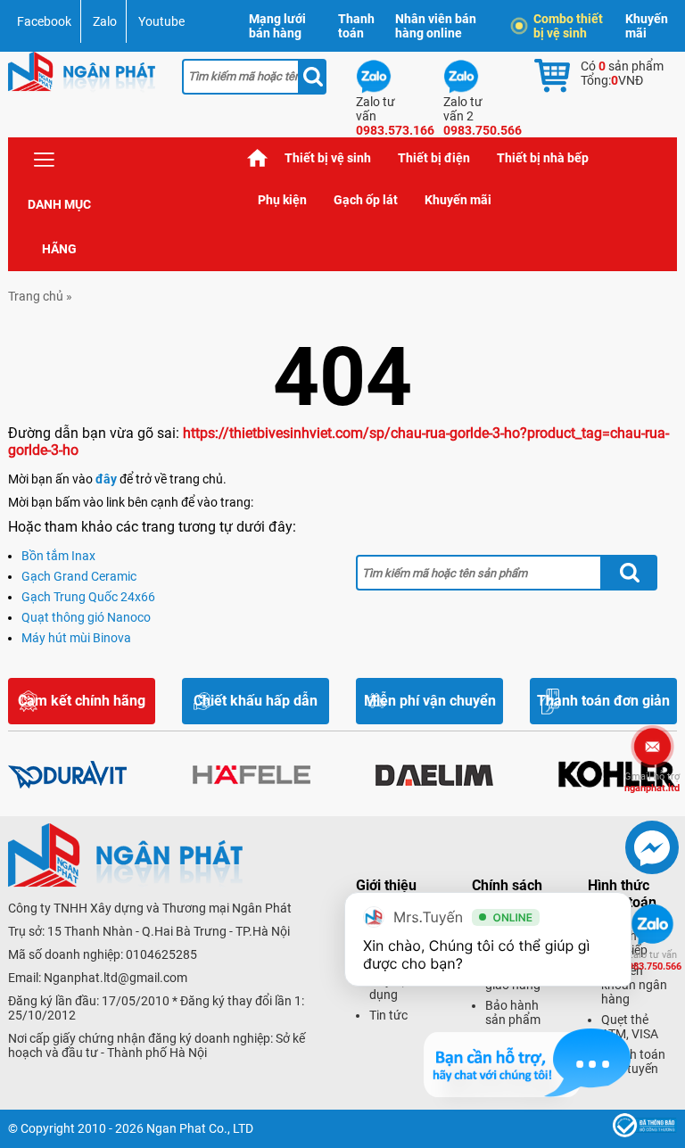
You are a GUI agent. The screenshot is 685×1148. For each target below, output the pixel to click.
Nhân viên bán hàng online (435, 26)
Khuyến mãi (646, 26)
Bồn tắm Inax (58, 556)
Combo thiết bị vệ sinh (568, 26)
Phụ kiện (282, 200)
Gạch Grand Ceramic (78, 576)
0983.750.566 (652, 960)
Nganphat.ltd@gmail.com (115, 977)
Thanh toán (356, 26)
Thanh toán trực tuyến (633, 1061)
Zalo (105, 21)
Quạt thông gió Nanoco (86, 617)
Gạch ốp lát (366, 200)
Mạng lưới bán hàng (277, 26)
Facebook (44, 21)
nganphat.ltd (652, 782)
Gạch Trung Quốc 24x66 (88, 597)
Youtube (161, 21)
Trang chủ (257, 158)
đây (106, 479)
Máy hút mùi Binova (76, 638)
